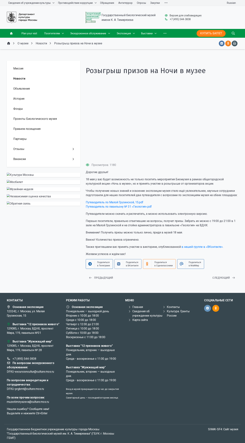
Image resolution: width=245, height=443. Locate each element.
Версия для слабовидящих (186, 15)
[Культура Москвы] (43, 175)
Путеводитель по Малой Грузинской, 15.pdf (114, 202)
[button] (162, 153)
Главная (137, 307)
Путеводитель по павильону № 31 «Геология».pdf (119, 206)
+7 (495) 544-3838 (180, 19)
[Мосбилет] (43, 182)
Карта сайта (140, 320)
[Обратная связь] (43, 203)
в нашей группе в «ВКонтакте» (202, 247)
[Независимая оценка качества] (43, 196)
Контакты (173, 307)
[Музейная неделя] (43, 189)
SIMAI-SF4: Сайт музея (223, 429)
